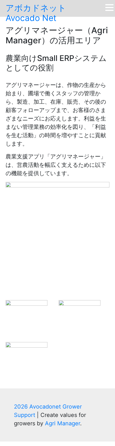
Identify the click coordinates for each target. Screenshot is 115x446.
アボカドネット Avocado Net (36, 13)
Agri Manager (62, 423)
